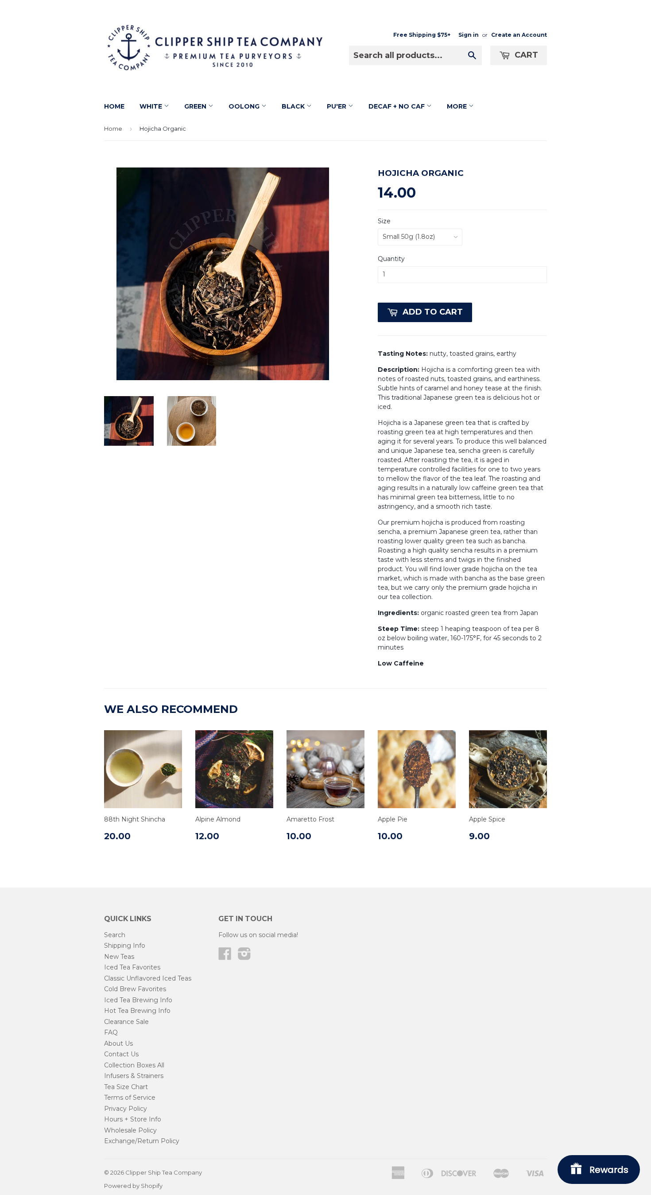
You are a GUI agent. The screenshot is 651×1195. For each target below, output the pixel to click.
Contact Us (121, 1054)
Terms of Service (129, 1098)
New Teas (119, 957)
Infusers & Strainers (133, 1076)
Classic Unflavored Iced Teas (147, 978)
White (152, 106)
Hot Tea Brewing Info (137, 1011)
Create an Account (519, 34)
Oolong (245, 106)
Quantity (391, 259)
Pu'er (337, 106)
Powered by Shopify (133, 1185)
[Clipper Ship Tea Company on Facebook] (225, 957)
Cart (525, 55)
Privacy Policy (125, 1109)
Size (384, 221)
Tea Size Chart (126, 1087)
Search (114, 935)
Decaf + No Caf (397, 106)
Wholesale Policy (130, 1130)
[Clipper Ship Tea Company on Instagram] (244, 957)
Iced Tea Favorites (132, 967)
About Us (118, 1043)
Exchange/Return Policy (141, 1141)
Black (294, 106)
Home (114, 106)
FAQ (111, 1032)
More (458, 106)
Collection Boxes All (134, 1065)
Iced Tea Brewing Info (138, 1000)
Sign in (468, 34)
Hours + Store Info (132, 1119)
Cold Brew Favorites (135, 989)
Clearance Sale (126, 1022)
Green (196, 106)
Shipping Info (124, 946)
